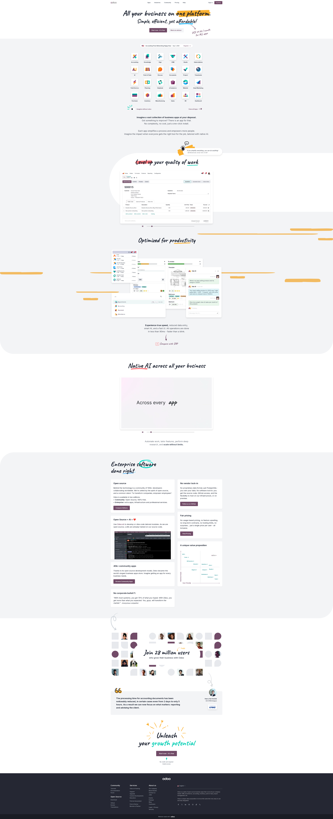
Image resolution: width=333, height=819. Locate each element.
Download (114, 800)
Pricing (177, 2)
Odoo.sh (120, 524)
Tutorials (113, 788)
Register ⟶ (187, 46)
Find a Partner (134, 804)
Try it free (218, 2)
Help (184, 2)
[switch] (133, 109)
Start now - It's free (166, 753)
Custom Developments (136, 796)
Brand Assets (153, 790)
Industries (157, 2)
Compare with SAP (169, 343)
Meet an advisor (176, 30)
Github (113, 803)
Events (151, 798)
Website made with (164, 816)
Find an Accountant (136, 801)
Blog (150, 802)
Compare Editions (122, 508)
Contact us (152, 792)
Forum (112, 792)
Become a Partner (135, 806)
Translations (114, 807)
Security (151, 809)
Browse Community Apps (124, 581)
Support (132, 791)
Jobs (150, 795)
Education (133, 798)
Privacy (156, 807)
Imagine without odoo (144, 109)
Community (167, 2)
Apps (149, 2)
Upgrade (132, 793)
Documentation (115, 790)
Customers (152, 804)
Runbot (113, 805)
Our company (153, 788)
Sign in (210, 2)
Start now (158, 30)
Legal (150, 807)
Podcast (151, 800)
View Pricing (186, 534)
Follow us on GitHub (189, 504)
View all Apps (193, 109)
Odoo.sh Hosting (135, 788)
